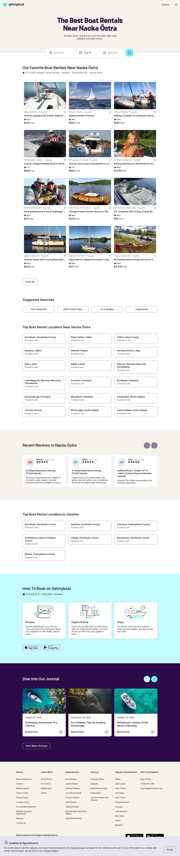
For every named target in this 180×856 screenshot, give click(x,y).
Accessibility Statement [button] (26, 807)
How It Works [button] (46, 779)
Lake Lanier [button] (120, 784)
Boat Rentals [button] (71, 779)
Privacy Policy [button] (51, 850)
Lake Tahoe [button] (120, 788)
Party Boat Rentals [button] (74, 818)
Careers (19, 784)
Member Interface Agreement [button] (24, 812)
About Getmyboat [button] (23, 779)
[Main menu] (176, 4)
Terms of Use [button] (77, 848)
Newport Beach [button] (122, 802)
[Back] (147, 445)
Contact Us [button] (21, 823)
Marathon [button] (119, 825)
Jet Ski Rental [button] (72, 784)
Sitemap (19, 818)
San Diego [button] (119, 793)
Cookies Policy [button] (22, 802)
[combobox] (62, 52)
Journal (94, 772)
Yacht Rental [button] (71, 802)
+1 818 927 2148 (147, 784)
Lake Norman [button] (121, 811)
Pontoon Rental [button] (72, 797)
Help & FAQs (145, 779)
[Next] (154, 445)
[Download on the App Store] (31, 648)
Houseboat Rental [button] (73, 793)
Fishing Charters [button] (73, 788)
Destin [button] (118, 820)
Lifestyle (94, 784)
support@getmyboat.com (151, 788)
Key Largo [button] (119, 816)
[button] (53, 72)
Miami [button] (117, 779)
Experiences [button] (72, 772)
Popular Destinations (126, 772)
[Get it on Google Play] (51, 648)
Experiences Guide (99, 788)
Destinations (96, 793)
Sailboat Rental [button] (72, 807)
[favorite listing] (65, 112)
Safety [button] (44, 793)
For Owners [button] (46, 784)
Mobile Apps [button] (46, 788)
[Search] (129, 52)
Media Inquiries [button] (22, 788)
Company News (97, 779)
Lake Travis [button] (120, 797)
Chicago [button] (119, 807)
